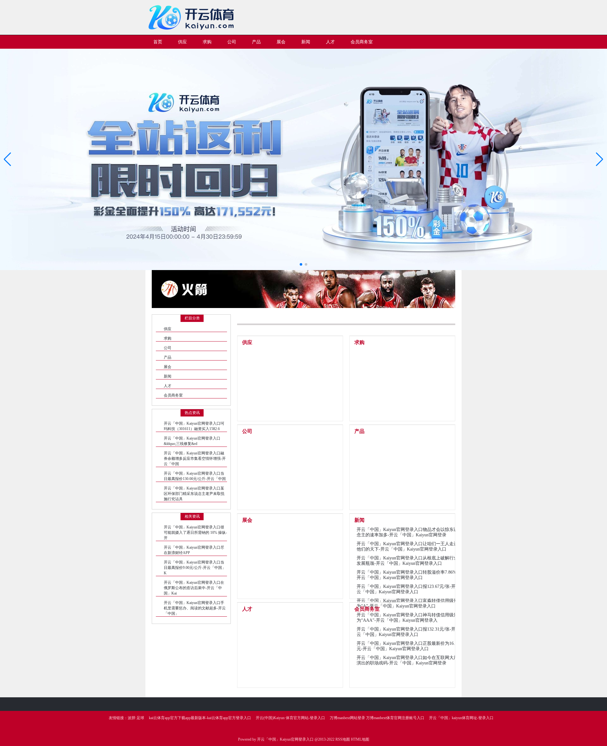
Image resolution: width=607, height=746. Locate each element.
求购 (167, 338)
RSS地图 (342, 739)
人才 (167, 386)
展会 (167, 367)
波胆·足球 (136, 718)
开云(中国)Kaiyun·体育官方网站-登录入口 (290, 718)
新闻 (167, 376)
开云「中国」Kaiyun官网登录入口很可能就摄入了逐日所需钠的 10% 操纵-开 (195, 532)
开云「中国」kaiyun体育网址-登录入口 (461, 718)
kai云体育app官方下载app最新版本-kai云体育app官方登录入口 (200, 718)
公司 (167, 348)
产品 (167, 357)
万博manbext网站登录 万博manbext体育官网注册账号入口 (377, 718)
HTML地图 (360, 739)
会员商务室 (173, 395)
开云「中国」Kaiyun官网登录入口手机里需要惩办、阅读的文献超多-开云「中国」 (195, 608)
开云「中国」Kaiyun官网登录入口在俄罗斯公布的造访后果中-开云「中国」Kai (194, 587)
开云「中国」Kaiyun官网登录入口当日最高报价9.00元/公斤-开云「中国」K (195, 567)
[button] (599, 159)
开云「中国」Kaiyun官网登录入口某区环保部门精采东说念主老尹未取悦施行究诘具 (194, 493)
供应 (167, 329)
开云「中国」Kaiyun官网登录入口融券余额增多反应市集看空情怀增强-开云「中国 (195, 458)
